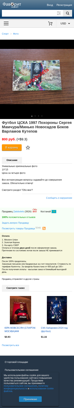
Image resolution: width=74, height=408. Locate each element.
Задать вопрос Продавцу (15, 223)
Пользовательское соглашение (22, 370)
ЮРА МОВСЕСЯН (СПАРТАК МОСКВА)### (20, 330)
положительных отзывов (18, 217)
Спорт (5, 33)
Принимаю (30, 399)
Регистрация (64, 4)
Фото (16, 33)
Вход (50, 4)
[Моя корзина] (50, 24)
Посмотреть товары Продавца (21, 228)
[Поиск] (67, 13)
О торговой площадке (16, 362)
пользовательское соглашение (20, 386)
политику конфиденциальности (26, 387)
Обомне (35, 210)
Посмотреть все (10, 345)
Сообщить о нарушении (59, 198)
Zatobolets (18, 211)
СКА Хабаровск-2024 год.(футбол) (54, 330)
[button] (71, 43)
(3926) (28, 211)
